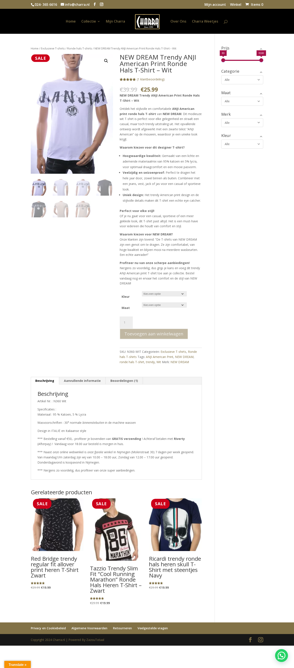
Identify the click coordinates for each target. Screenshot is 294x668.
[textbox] (161, 189)
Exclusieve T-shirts (53, 48)
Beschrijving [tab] (44, 381)
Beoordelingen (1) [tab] (124, 381)
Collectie (88, 22)
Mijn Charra (115, 22)
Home (71, 22)
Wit (158, 362)
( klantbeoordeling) (151, 79)
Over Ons (178, 22)
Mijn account (215, 5)
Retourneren (122, 628)
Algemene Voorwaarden (89, 628)
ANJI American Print (159, 357)
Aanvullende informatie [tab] (82, 381)
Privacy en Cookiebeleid (48, 628)
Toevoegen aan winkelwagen (153, 334)
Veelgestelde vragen (153, 628)
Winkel (235, 5)
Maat (126, 308)
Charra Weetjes (205, 22)
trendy (150, 362)
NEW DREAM (184, 357)
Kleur (126, 297)
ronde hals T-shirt (132, 362)
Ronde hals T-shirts (79, 48)
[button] (106, 61)
